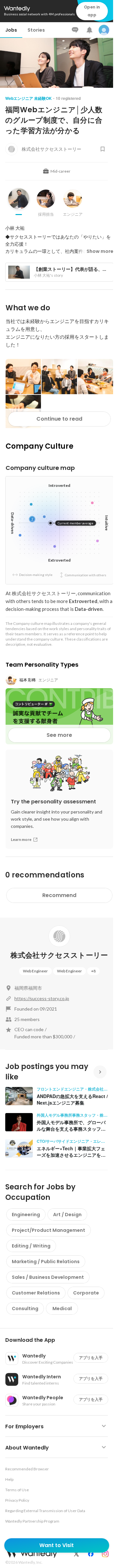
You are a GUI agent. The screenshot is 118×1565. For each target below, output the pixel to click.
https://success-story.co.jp (41, 998)
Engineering (26, 1214)
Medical (62, 1308)
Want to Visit (56, 1545)
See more (59, 735)
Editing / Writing (31, 1246)
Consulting (25, 1308)
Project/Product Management (48, 1230)
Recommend (59, 895)
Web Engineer (35, 970)
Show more (100, 251)
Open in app (92, 11)
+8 (93, 970)
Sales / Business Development (48, 1277)
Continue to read (59, 419)
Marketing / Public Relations (46, 1261)
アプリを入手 (91, 1357)
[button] (59, 1340)
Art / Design (67, 1214)
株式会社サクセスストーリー (59, 955)
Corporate (86, 1293)
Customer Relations (36, 1293)
